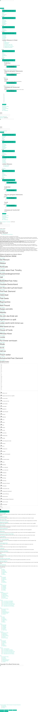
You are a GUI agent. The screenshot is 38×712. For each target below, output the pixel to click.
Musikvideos (4, 34)
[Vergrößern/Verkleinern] (2, 710)
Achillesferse (3, 554)
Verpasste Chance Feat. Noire (7, 534)
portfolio (3, 15)
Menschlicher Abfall (8, 256)
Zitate (3, 28)
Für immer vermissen (8, 341)
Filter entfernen (4, 511)
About (1, 568)
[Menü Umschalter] (2, 8)
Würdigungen (4, 55)
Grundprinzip (3, 564)
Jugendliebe (3, 536)
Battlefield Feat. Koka (8, 281)
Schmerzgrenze (3, 561)
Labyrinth (2, 548)
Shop (1, 608)
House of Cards (6, 330)
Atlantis (3, 312)
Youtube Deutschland (9, 284)
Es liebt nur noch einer (5, 558)
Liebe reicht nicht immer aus (11, 323)
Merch (3, 53)
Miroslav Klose (6, 334)
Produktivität (4, 23)
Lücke (2, 337)
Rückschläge (3, 513)
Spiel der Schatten (4, 522)
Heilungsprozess (4, 543)
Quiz (3, 52)
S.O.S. (2, 348)
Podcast (3, 12)
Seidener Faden (3, 516)
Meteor (3, 263)
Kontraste (8, 221)
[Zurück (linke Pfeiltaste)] (2, 711)
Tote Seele (4, 298)
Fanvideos (4, 38)
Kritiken (3, 57)
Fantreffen (4, 54)
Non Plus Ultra (3, 519)
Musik (1, 576)
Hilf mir (3, 351)
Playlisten (3, 22)
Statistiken (4, 24)
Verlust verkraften (4, 551)
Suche (1, 112)
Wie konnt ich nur (7, 326)
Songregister (4, 21)
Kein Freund (5, 305)
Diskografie (4, 20)
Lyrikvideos (4, 36)
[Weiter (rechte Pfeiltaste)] (6, 711)
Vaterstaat (4, 295)
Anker (1, 545)
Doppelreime (4, 30)
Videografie (4, 35)
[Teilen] (11, 710)
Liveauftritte (4, 37)
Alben (3, 19)
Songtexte (4, 29)
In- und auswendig (4, 539)
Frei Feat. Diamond (7, 291)
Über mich (4, 136)
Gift (1, 277)
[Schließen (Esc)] (15, 710)
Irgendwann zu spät (8, 319)
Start (1, 221)
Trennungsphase (4, 528)
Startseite (1, 117)
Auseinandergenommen (10, 274)
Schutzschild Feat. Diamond (11, 358)
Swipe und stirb (6, 309)
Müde (2, 344)
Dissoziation (2, 524)
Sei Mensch (5, 260)
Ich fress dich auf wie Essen (11, 288)
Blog (3, 13)
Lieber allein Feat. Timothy (11, 270)
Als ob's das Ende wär (9, 316)
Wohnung (2, 531)
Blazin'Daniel (4, 14)
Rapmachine (5, 302)
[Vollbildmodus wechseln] (6, 710)
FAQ (3, 56)
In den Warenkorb (11, 66)
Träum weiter (5, 355)
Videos (1, 584)
